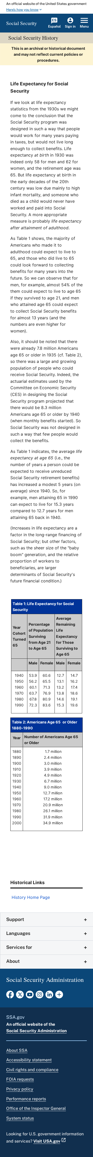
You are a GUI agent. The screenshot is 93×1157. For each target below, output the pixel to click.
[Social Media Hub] (59, 996)
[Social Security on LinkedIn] (49, 996)
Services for (19, 947)
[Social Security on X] (20, 996)
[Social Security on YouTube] (30, 996)
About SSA (16, 1050)
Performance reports (26, 1098)
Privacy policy (19, 1089)
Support (15, 919)
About (13, 961)
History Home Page (31, 897)
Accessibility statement (29, 1059)
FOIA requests (20, 1079)
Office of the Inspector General (36, 1108)
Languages (18, 933)
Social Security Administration (36, 1030)
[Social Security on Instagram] (39, 996)
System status (20, 1118)
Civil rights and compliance (32, 1069)
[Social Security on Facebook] (10, 996)
